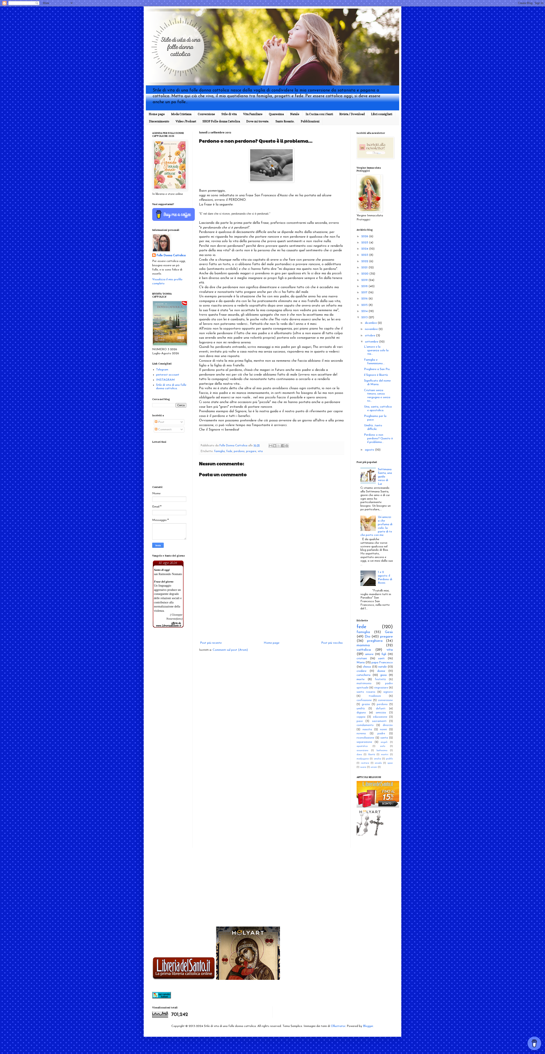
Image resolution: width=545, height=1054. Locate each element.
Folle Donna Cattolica (171, 255)
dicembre (371, 323)
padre (381, 733)
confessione (364, 700)
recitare (365, 763)
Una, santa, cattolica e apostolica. (378, 408)
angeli (384, 742)
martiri (384, 754)
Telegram (162, 369)
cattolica (364, 650)
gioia (383, 675)
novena (361, 733)
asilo (382, 746)
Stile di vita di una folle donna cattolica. (171, 386)
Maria (361, 662)
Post (160, 422)
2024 (365, 248)
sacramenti (379, 721)
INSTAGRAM (165, 380)
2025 (365, 242)
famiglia (219, 451)
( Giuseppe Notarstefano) (174, 616)
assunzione (362, 750)
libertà (371, 754)
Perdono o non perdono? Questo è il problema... (378, 438)
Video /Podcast (186, 121)
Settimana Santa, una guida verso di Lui (385, 476)
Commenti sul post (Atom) (230, 650)
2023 (365, 255)
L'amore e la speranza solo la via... (376, 350)
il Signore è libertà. (376, 375)
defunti (380, 708)
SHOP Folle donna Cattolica (221, 121)
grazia (366, 704)
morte (360, 679)
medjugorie (363, 759)
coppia (361, 717)
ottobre (370, 335)
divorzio (388, 725)
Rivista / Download (352, 114)
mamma (363, 645)
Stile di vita (229, 114)
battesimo (382, 750)
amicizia (381, 712)
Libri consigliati (381, 114)
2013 (365, 317)
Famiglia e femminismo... (374, 361)
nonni (383, 729)
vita (260, 451)
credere (361, 671)
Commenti (164, 429)
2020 (365, 273)
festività (380, 679)
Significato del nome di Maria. (377, 382)
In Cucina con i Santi (319, 114)
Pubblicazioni (310, 121)
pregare (251, 451)
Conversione (206, 114)
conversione (385, 700)
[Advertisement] (271, 605)
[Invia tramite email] (270, 446)
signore (388, 692)
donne (381, 671)
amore (369, 654)
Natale (294, 114)
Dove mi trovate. (257, 121)
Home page (157, 114)
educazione (380, 717)
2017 (364, 292)
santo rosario (366, 692)
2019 (365, 280)
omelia (377, 759)
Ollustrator (338, 1026)
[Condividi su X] (279, 446)
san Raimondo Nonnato (168, 574)
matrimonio (364, 683)
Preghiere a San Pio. (377, 369)
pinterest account (167, 374)
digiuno (361, 712)
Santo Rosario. (284, 121)
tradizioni (375, 696)
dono (359, 754)
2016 (365, 298)
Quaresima (276, 114)
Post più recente (211, 643)
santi (381, 658)
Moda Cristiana (181, 114)
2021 (365, 267)
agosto (370, 449)
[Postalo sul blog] (274, 446)
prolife (389, 759)
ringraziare (381, 688)
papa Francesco (382, 662)
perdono (239, 451)
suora (363, 767)
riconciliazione (365, 738)
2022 (365, 261)
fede (229, 451)
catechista (363, 675)
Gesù (389, 632)
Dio (367, 636)
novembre (372, 329)
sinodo (378, 763)
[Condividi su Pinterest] (287, 446)
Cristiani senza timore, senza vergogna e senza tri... (377, 396)
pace (360, 721)
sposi (390, 763)
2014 (365, 311)
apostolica (362, 746)
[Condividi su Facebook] (283, 446)
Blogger (368, 1026)
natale (382, 666)
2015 (365, 305)
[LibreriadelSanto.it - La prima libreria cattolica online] (378, 806)
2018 (365, 286)
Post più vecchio (332, 643)
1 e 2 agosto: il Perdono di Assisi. (385, 577)
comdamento (365, 725)
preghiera (375, 641)
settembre (372, 341)
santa (384, 738)
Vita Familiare (252, 114)
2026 (365, 236)
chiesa (367, 666)
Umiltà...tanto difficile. (373, 427)
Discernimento (159, 121)
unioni (374, 767)
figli (384, 654)
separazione (364, 742)
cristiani (362, 658)
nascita (367, 729)
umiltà (361, 708)
